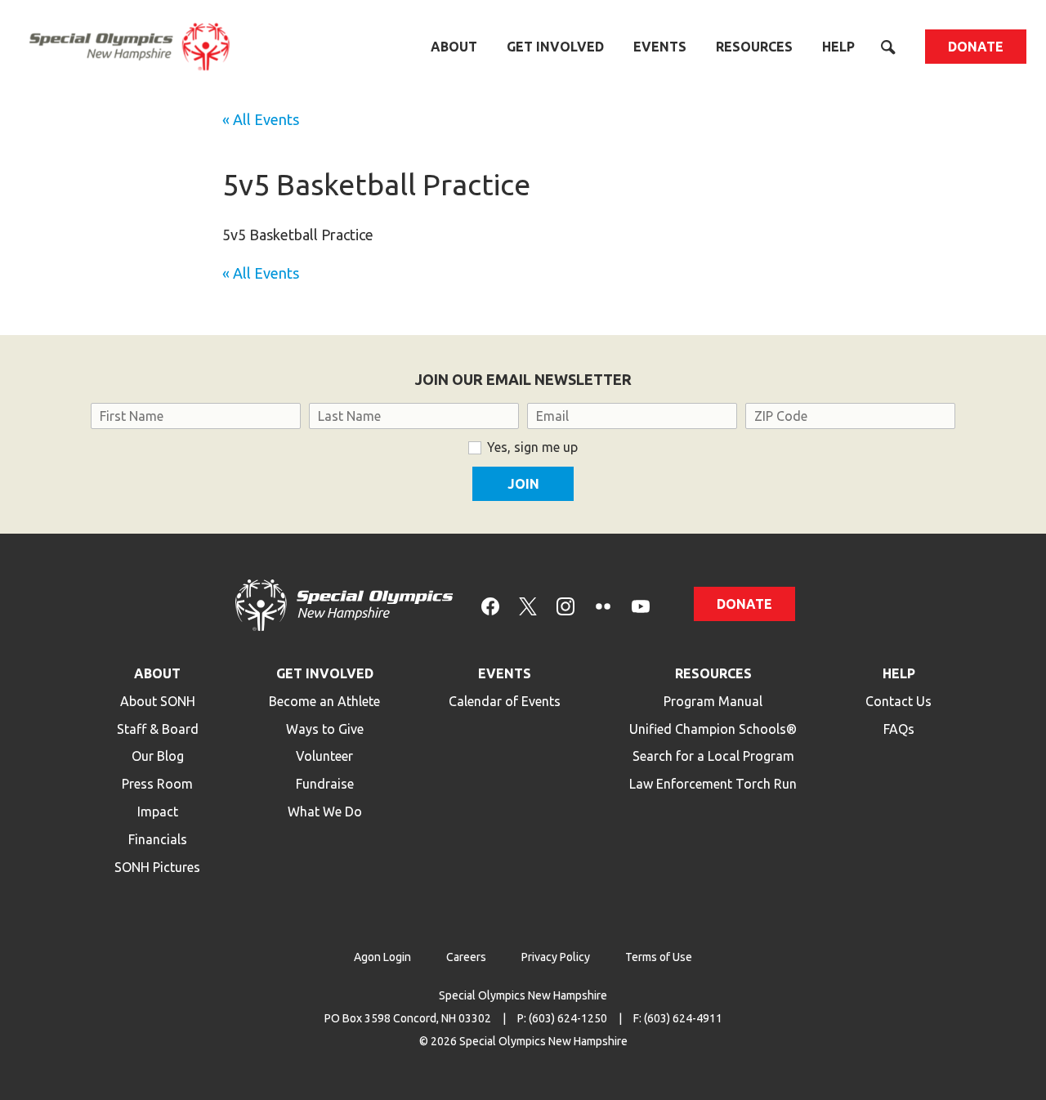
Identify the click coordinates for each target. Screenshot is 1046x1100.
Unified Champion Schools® (713, 729)
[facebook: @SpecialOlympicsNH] (490, 605)
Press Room (157, 783)
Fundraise (325, 783)
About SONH (157, 701)
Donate (976, 46)
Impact (157, 811)
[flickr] (603, 605)
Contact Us (898, 701)
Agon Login (382, 957)
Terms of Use (658, 957)
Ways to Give (325, 729)
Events (659, 46)
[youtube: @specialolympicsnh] (641, 605)
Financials (157, 839)
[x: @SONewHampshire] (528, 605)
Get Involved (555, 46)
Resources (754, 46)
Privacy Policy (555, 957)
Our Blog (158, 756)
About (454, 46)
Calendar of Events (505, 701)
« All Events (260, 119)
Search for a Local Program (713, 756)
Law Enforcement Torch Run (713, 783)
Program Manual (713, 701)
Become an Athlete (324, 701)
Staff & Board (158, 729)
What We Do (325, 811)
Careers (466, 957)
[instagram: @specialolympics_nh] (565, 605)
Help (838, 46)
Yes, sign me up (532, 447)
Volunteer (324, 756)
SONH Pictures (157, 867)
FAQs (898, 729)
